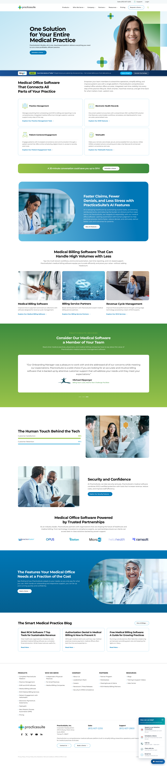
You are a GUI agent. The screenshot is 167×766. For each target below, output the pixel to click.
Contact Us (63, 745)
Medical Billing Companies (55, 685)
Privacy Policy (21, 756)
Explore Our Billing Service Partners (75, 314)
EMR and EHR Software (27, 685)
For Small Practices (52, 682)
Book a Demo (23, 591)
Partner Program (106, 676)
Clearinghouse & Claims (108, 683)
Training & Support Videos (136, 680)
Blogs (129, 676)
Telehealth (23, 706)
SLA (66, 756)
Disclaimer (40, 756)
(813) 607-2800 (126, 728)
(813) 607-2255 (95, 728)
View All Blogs (141, 623)
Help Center (131, 683)
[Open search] (148, 7)
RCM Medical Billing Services (29, 692)
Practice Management (27, 682)
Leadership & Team (80, 680)
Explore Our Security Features (99, 494)
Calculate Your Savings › (141, 73)
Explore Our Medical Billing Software (31, 314)
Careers (76, 683)
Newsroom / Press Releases (82, 686)
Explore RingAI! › (126, 73)
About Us (76, 676)
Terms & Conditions (49, 756)
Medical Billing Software (27, 688)
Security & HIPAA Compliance (83, 690)
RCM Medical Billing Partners (110, 686)
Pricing (122, 7)
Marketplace (104, 680)
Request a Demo (135, 7)
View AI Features (90, 227)
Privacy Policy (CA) (31, 756)
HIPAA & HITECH (59, 756)
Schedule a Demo (37, 52)
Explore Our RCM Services (116, 314)
